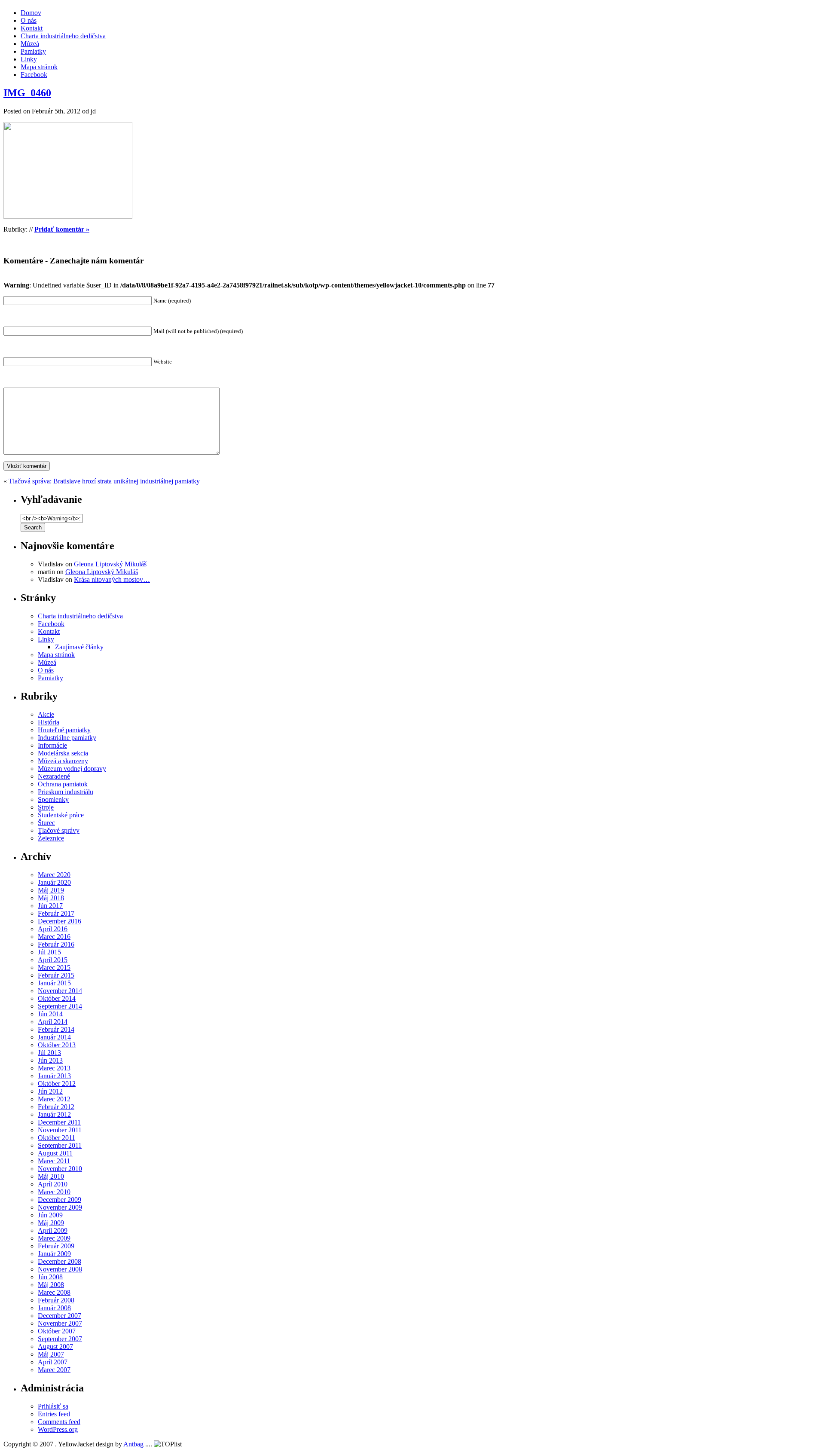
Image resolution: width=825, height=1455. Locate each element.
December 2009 (59, 1199)
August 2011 (55, 1153)
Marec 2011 (54, 1161)
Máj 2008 (51, 1284)
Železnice (51, 838)
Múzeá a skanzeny (63, 760)
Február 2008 (56, 1300)
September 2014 (60, 1006)
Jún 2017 (50, 905)
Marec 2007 (54, 1369)
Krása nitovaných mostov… (112, 579)
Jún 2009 (50, 1215)
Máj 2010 (51, 1176)
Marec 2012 (54, 1099)
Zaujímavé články (79, 647)
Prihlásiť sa (53, 1406)
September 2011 (60, 1145)
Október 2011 (56, 1137)
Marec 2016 (54, 936)
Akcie (46, 714)
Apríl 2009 (52, 1230)
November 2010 (60, 1168)
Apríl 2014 (52, 1021)
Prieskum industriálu (65, 791)
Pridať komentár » (61, 229)
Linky (29, 59)
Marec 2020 (54, 874)
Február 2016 (56, 944)
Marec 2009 (54, 1238)
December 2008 (59, 1261)
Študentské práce (61, 815)
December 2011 (59, 1122)
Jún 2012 (50, 1091)
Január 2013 (54, 1075)
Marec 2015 (54, 967)
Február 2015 (56, 975)
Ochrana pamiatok (63, 784)
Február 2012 (56, 1106)
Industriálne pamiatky (67, 737)
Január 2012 (54, 1114)
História (48, 722)
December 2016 (59, 921)
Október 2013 (57, 1044)
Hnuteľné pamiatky (64, 730)
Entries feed (54, 1414)
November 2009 (60, 1207)
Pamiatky (33, 51)
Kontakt (32, 28)
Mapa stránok (39, 66)
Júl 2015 (49, 952)
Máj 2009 (51, 1222)
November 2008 (60, 1269)
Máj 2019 (51, 890)
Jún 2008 (50, 1277)
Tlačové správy (58, 830)
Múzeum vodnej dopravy (72, 768)
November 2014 (60, 990)
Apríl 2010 (52, 1184)
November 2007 (60, 1323)
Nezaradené (54, 776)
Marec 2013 (54, 1068)
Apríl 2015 (52, 959)
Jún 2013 (50, 1060)
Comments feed (59, 1421)
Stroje (46, 807)
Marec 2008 (54, 1292)
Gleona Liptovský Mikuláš (110, 564)
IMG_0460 (27, 92)
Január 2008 (54, 1307)
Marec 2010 (54, 1191)
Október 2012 (57, 1083)
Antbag (133, 1444)
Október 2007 (57, 1331)
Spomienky (53, 799)
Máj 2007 (51, 1354)
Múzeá (30, 43)
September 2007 (60, 1338)
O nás (29, 20)
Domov (31, 12)
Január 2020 (54, 882)
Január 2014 (54, 1037)
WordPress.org (58, 1429)
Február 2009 (56, 1246)
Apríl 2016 (52, 928)
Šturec (46, 822)
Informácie (52, 745)
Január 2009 (54, 1253)
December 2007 (59, 1315)
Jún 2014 (50, 1014)
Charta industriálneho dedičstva (63, 36)
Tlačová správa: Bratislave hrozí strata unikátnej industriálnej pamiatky (104, 481)
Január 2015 (54, 983)
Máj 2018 (51, 898)
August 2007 (55, 1346)
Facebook (34, 74)
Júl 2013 (49, 1052)
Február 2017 (56, 913)
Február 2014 (56, 1029)
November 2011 (60, 1130)
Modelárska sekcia (63, 753)
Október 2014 (57, 998)
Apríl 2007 (52, 1362)
